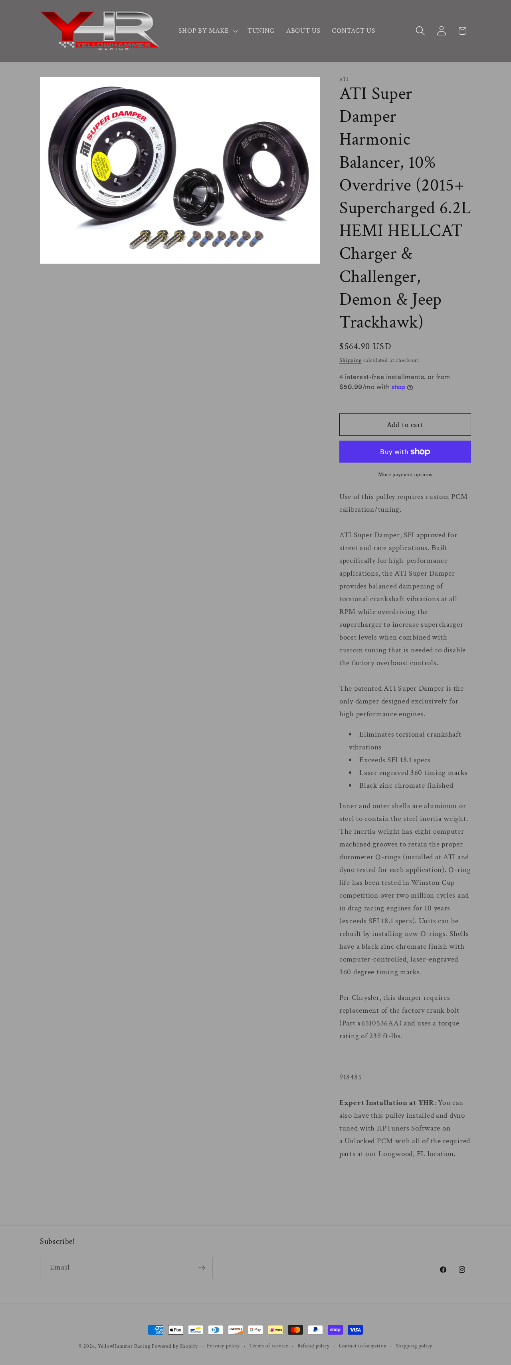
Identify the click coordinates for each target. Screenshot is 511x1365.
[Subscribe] (201, 1268)
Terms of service (268, 1345)
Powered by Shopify (175, 1346)
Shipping (350, 360)
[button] (207, 31)
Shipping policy (414, 1345)
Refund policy (313, 1345)
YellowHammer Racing (124, 1346)
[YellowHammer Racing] (99, 31)
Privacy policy (223, 1345)
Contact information (363, 1345)
